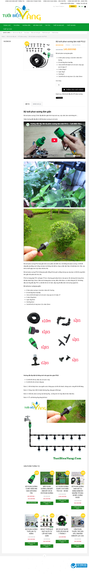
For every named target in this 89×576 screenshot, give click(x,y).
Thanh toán (43, 570)
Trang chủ (7, 25)
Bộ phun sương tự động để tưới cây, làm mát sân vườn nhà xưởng (51, 559)
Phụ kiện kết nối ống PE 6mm (57, 568)
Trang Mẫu (48, 573)
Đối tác (26, 568)
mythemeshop (10, 566)
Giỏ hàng (32, 568)
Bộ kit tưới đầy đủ (17, 32)
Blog (30, 559)
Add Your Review (76, 45)
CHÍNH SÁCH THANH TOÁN (33, 1)
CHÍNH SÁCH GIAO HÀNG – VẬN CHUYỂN (54, 1)
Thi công (17, 25)
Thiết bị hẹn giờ (58, 25)
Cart (83, 6)
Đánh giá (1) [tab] (37, 104)
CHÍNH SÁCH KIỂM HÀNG (67, 3)
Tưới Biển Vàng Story (58, 573)
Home (3, 36)
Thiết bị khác (71, 25)
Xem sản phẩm (32, 502)
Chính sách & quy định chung (33, 561)
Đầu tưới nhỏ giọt (35, 32)
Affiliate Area (24, 559)
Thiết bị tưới (7, 29)
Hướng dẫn (26, 25)
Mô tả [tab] (27, 104)
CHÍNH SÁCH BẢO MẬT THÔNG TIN (14, 1)
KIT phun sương (22, 36)
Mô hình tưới (37, 25)
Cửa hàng (56, 566)
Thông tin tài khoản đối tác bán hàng (34, 573)
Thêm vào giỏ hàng (74, 90)
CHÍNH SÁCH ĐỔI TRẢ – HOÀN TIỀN (77, 1)
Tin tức (47, 25)
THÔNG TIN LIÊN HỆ (81, 3)
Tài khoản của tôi (34, 570)
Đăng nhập (64, 566)
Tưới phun (26, 32)
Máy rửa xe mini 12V (42, 568)
